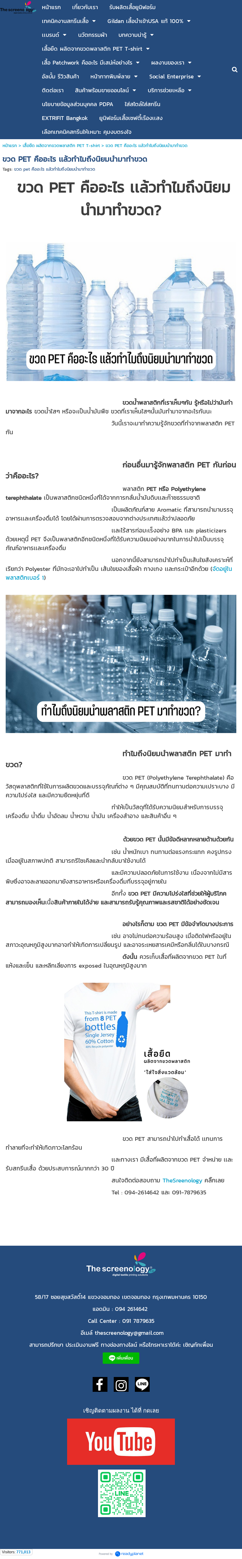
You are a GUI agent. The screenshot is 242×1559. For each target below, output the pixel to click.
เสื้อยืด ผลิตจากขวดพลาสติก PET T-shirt (61, 145)
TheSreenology (182, 1180)
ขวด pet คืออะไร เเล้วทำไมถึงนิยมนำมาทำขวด (54, 169)
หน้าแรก (11, 145)
